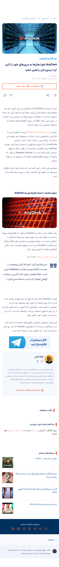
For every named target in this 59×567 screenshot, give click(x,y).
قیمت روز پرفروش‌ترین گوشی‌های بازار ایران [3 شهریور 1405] (37, 491)
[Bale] (13, 529)
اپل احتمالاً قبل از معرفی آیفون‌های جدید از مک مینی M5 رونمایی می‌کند (36, 476)
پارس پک (36, 553)
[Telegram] (35, 529)
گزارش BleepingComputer (39, 132)
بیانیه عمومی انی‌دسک (45, 256)
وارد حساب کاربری (16, 430)
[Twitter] (29, 529)
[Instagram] (46, 529)
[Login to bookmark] (55, 95)
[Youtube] (24, 529)
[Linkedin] (40, 529)
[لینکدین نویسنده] (42, 361)
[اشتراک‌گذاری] (47, 95)
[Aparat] (18, 529)
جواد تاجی (53, 76)
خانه (55, 18)
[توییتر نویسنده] (37, 361)
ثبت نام (34, 430)
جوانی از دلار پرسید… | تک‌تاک (46, 458)
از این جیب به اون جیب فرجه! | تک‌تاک (43, 504)
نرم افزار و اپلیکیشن (29, 18)
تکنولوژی (44, 18)
